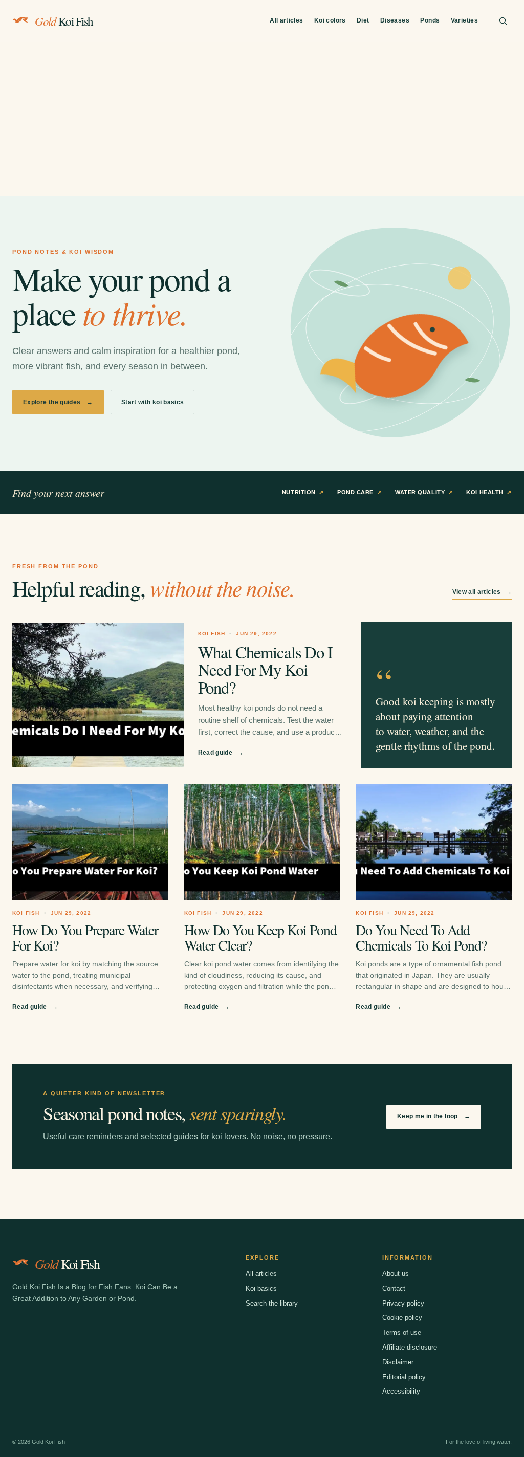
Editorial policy (404, 1377)
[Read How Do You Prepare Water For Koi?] (90, 842)
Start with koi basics (152, 402)
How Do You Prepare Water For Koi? (85, 937)
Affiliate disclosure (409, 1347)
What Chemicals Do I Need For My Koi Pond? (265, 669)
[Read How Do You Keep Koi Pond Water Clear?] (262, 842)
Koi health (489, 492)
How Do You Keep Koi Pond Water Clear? (260, 937)
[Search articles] (503, 21)
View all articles (482, 591)
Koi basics (261, 1288)
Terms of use (401, 1332)
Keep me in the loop (433, 1116)
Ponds (430, 20)
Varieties (464, 20)
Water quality (424, 492)
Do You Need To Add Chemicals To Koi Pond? (421, 937)
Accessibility (401, 1391)
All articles (286, 20)
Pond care (359, 492)
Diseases (394, 20)
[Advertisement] (262, 119)
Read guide (221, 752)
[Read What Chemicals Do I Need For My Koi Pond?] (98, 695)
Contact (393, 1288)
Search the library (272, 1303)
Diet (363, 20)
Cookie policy (402, 1317)
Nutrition (303, 492)
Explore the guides (58, 402)
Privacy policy (403, 1303)
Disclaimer (397, 1362)
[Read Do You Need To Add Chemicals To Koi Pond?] (434, 842)
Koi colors (330, 20)
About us (395, 1273)
